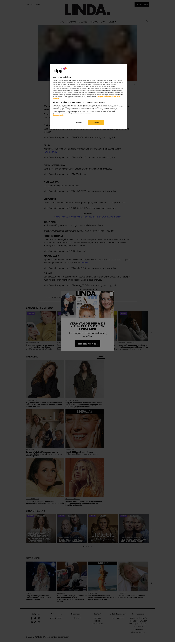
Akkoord (96, 122)
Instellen (79, 122)
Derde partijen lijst (58, 115)
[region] (88, 96)
